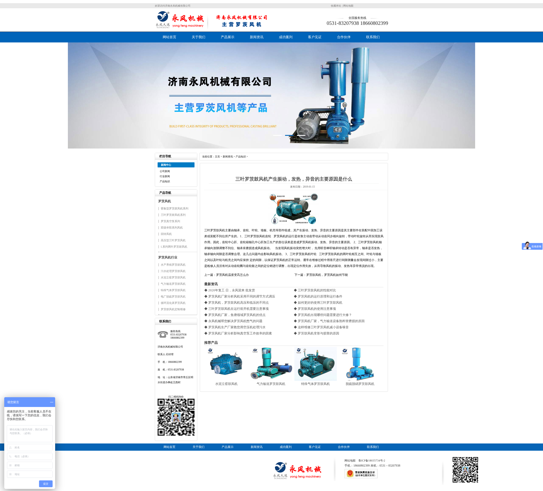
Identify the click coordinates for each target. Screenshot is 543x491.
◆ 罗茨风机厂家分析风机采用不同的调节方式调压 (239, 296)
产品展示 (227, 37)
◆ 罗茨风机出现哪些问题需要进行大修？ (323, 315)
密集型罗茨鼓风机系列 (174, 208)
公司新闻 (165, 171)
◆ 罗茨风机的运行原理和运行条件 (318, 296)
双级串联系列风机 (172, 227)
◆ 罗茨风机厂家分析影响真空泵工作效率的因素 (238, 333)
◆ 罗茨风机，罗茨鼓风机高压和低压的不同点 (236, 302)
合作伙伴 (344, 37)
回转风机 (166, 234)
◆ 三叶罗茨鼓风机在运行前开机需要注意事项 (236, 308)
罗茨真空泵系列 (170, 221)
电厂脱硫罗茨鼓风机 (173, 296)
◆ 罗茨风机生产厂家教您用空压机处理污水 (235, 327)
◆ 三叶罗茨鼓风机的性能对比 (315, 290)
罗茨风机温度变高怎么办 (232, 274)
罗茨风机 (164, 201)
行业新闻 (165, 176)
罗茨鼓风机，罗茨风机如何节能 (327, 274)
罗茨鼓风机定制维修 (173, 309)
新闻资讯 (256, 37)
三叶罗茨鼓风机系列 (173, 214)
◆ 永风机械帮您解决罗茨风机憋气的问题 (233, 321)
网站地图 (348, 5)
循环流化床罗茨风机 (173, 302)
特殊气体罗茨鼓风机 (173, 290)
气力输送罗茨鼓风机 (173, 283)
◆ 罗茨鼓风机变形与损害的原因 (316, 333)
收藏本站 (336, 5)
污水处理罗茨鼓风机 (173, 271)
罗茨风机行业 (167, 257)
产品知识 (165, 181)
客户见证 (315, 37)
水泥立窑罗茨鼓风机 (173, 277)
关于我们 (198, 37)
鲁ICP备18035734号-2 (371, 460)
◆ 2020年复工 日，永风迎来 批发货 (229, 290)
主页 (217, 156)
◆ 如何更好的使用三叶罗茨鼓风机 (318, 302)
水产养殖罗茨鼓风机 (173, 264)
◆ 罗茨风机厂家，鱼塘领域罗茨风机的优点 (235, 315)
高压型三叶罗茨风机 (173, 240)
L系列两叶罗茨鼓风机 (174, 246)
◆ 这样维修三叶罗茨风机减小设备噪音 (321, 327)
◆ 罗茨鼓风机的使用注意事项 (315, 308)
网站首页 (169, 37)
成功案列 (285, 37)
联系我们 (373, 37)
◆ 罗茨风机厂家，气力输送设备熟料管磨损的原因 (329, 321)
